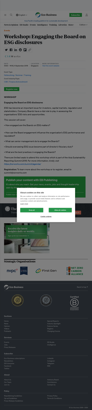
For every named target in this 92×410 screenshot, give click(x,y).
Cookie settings (46, 216)
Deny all (32, 210)
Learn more (24, 204)
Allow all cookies (60, 210)
